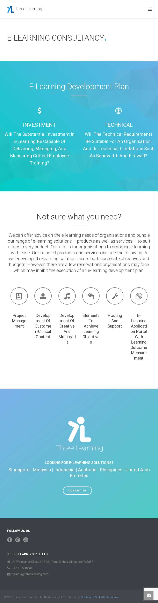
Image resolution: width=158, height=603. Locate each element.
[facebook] (9, 540)
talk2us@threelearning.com (30, 574)
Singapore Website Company (99, 597)
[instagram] (17, 540)
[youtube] (25, 540)
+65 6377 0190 (22, 568)
